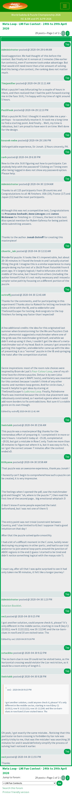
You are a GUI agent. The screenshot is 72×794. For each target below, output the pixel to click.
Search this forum (13, 788)
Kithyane (6, 462)
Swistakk (7, 425)
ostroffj (6, 294)
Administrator (9, 49)
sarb (4, 157)
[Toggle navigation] (64, 6)
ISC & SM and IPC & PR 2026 (36, 18)
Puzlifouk (7, 110)
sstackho (7, 652)
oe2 (3, 616)
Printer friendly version (16, 792)
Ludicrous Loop (32, 391)
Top (67, 44)
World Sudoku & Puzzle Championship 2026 (36, 14)
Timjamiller (8, 83)
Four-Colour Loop (42, 371)
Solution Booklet (11, 605)
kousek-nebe (9, 140)
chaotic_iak (8, 251)
